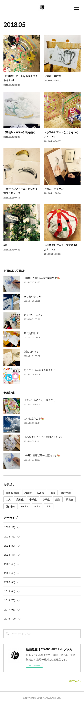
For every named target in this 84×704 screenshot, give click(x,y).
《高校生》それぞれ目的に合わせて (43, 436)
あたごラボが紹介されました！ (41, 370)
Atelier (28, 492)
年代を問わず (31, 333)
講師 (57, 499)
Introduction (12, 492)
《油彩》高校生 (52, 76)
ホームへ (75, 680)
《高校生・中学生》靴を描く (19, 132)
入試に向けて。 (32, 351)
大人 (8, 499)
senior (24, 506)
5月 (5, 245)
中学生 (33, 499)
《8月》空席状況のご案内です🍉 (42, 277)
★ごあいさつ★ (32, 296)
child (48, 506)
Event (40, 492)
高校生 (20, 499)
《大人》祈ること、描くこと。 (41, 400)
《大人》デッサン (54, 188)
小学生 (46, 499)
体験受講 (66, 492)
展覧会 (69, 499)
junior (37, 506)
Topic (52, 492)
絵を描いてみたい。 (35, 314)
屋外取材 (10, 506)
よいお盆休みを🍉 (34, 418)
